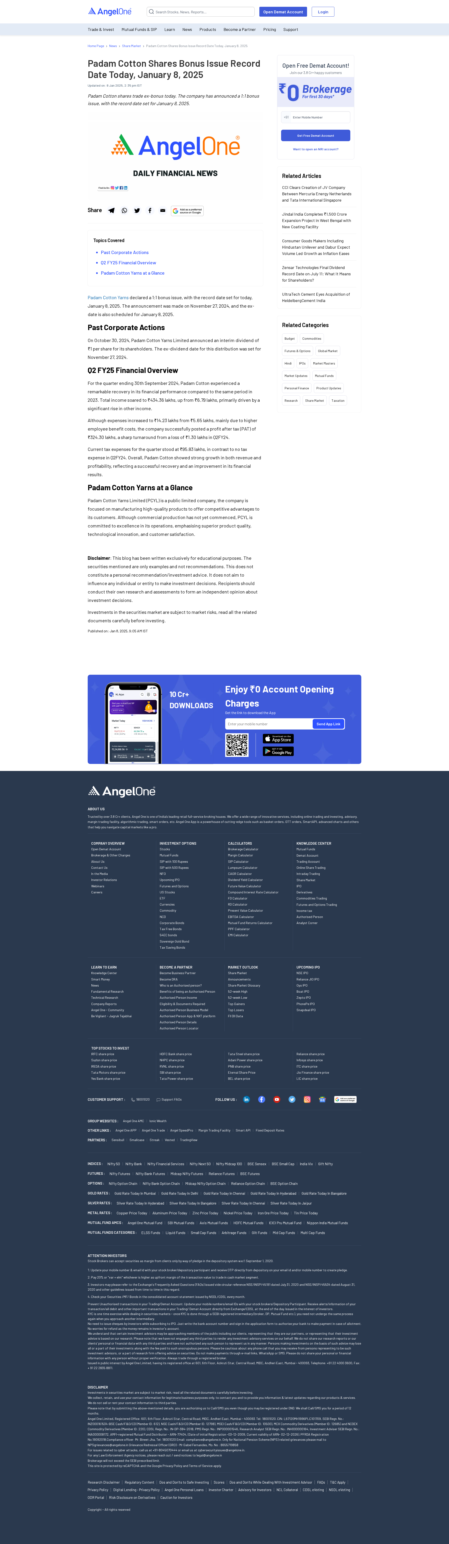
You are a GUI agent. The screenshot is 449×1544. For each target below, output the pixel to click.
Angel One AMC (133, 1121)
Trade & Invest (101, 29)
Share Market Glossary (244, 985)
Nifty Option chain (123, 1183)
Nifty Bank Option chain (161, 1183)
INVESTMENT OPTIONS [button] (178, 843)
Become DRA (169, 979)
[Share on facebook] (150, 210)
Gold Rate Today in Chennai (224, 1193)
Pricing (269, 29)
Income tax (304, 911)
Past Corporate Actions (125, 252)
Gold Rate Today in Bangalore (324, 1193)
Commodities (311, 338)
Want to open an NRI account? (316, 149)
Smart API (243, 1130)
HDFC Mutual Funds (248, 1222)
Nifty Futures (119, 1173)
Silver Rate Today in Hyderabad (140, 1203)
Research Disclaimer (104, 1482)
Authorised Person (310, 917)
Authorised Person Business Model (184, 1010)
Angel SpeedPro (181, 1130)
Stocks (165, 849)
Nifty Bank (133, 1163)
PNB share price (239, 1066)
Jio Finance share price (313, 1072)
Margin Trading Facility (214, 1130)
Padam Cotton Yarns (108, 297)
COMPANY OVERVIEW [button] (108, 843)
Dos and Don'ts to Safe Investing (184, 1482)
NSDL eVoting (339, 1490)
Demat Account (308, 855)
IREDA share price (103, 1066)
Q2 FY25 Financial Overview (128, 262)
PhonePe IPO (306, 1004)
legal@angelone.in (209, 1455)
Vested (170, 1140)
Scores (219, 1482)
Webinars (97, 886)
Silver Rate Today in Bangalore (193, 1203)
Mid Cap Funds (284, 1232)
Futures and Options (174, 886)
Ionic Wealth (158, 1121)
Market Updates (296, 376)
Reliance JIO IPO (308, 979)
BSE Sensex (256, 1163)
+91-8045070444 (165, 1450)
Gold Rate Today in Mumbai (135, 1193)
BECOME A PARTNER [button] (176, 967)
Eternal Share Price (241, 1072)
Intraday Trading (308, 874)
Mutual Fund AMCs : (105, 1222)
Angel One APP (126, 1130)
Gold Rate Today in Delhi (179, 1193)
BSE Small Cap (283, 1163)
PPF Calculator (239, 929)
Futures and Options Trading (317, 905)
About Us (98, 861)
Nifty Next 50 (200, 1163)
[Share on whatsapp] (124, 210)
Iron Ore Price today (273, 1213)
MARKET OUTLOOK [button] (243, 967)
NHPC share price (172, 1060)
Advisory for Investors (255, 1490)
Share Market (314, 400)
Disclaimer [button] (98, 1387)
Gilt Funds (259, 1232)
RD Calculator (237, 904)
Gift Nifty (325, 1163)
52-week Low (237, 997)
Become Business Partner (178, 973)
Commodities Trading (312, 898)
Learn (169, 29)
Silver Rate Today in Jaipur (291, 1203)
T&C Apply (337, 1482)
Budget (290, 338)
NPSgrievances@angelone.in (108, 1445)
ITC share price (307, 1066)
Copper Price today (132, 1213)
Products (207, 29)
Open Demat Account (283, 11)
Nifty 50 (113, 1163)
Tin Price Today (306, 1213)
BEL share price (239, 1078)
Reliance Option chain (248, 1183)
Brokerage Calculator (243, 849)
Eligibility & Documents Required (182, 1004)
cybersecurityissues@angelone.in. (221, 1450)
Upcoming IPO (170, 880)
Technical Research (104, 997)
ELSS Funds (150, 1232)
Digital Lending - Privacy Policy (136, 1490)
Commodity (168, 910)
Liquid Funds (175, 1232)
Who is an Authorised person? (181, 985)
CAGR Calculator (240, 874)
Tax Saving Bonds (172, 947)
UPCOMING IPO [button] (308, 967)
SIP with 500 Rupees (174, 868)
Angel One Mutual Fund (145, 1222)
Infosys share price (310, 1060)
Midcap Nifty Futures (186, 1173)
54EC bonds (168, 935)
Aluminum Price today (169, 1213)
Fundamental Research (107, 991)
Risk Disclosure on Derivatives (132, 1497)
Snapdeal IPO (306, 1010)
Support (290, 29)
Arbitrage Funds (234, 1232)
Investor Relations (104, 880)
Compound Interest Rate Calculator (253, 892)
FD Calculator (237, 898)
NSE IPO (302, 973)
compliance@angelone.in (203, 1439)
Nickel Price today (238, 1213)
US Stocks (167, 892)
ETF (162, 898)
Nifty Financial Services (165, 1163)
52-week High (237, 991)
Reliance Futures (222, 1173)
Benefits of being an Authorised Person (187, 991)
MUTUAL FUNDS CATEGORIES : (112, 1232)
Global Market (328, 351)
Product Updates (328, 388)
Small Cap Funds (203, 1232)
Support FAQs (172, 1099)
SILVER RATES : (100, 1203)
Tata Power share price (176, 1078)
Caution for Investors (176, 1497)
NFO (163, 874)
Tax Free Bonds (171, 929)
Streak (154, 1140)
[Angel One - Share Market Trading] (110, 12)
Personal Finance (297, 388)
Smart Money (100, 979)
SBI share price (170, 1072)
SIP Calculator (238, 861)
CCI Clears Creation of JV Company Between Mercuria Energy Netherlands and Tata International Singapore (316, 194)
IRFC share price (102, 1054)
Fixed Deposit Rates (270, 1130)
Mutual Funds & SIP (139, 29)
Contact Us (99, 868)
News (187, 29)
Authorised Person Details (178, 1022)
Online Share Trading (311, 868)
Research (291, 400)
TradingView (188, 1140)
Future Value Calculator (244, 886)
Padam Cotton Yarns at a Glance (133, 273)
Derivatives (304, 892)
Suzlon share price (104, 1060)
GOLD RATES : (99, 1193)
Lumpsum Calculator (242, 868)
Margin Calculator (240, 855)
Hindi (288, 363)
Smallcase (137, 1140)
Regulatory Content (139, 1482)
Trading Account (308, 861)
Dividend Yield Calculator (245, 880)
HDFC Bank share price (176, 1054)
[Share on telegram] (111, 210)
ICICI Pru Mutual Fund (285, 1222)
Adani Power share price (245, 1060)
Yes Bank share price (105, 1078)
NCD (163, 917)
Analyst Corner (307, 923)
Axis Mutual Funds (214, 1222)
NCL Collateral (287, 1490)
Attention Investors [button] (107, 1255)
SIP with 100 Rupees (174, 861)
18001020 (143, 1099)
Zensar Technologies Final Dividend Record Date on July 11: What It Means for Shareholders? (316, 274)
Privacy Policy (172, 1466)
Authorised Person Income (178, 997)
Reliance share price (311, 1054)
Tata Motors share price (108, 1072)
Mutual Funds (324, 376)
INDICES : (95, 1163)
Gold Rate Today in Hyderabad (273, 1193)
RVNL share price (172, 1066)
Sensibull (118, 1140)
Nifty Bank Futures (150, 1173)
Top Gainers (236, 1004)
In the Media (99, 874)
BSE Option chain (284, 1183)
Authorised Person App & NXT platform (187, 1016)
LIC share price (307, 1078)
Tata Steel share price (244, 1054)
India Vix (306, 1163)
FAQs (321, 1482)
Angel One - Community (107, 1010)
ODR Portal (96, 1497)
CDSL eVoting (313, 1490)
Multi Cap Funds (313, 1232)
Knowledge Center (104, 973)
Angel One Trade (153, 1130)
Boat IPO (303, 991)
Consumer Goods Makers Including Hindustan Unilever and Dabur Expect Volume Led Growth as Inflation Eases (316, 247)
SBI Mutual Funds (181, 1222)
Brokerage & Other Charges (110, 855)
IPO (299, 886)
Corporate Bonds (172, 923)
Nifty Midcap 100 (229, 1163)
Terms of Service (201, 1466)
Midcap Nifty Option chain (205, 1183)
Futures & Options (298, 351)
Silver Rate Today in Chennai (243, 1203)
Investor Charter (221, 1490)
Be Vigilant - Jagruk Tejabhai (111, 1016)
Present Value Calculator (245, 910)
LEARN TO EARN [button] (104, 967)
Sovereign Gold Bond (174, 941)
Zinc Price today (205, 1213)
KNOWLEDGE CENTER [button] (314, 843)
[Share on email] (162, 210)
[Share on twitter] (137, 210)
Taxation (338, 400)
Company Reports (104, 1004)
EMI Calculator (238, 935)
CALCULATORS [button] (240, 843)
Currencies (167, 904)
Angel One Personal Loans (184, 1490)
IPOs (302, 363)
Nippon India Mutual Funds (327, 1222)
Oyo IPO (302, 985)
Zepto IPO (304, 997)
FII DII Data (235, 1016)
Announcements (239, 979)
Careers (96, 892)
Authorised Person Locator (179, 1028)
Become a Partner (240, 29)
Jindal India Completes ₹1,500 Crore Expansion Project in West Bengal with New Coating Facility (316, 220)
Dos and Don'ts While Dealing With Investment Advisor (270, 1482)
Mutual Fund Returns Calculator (250, 923)
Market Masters (324, 363)
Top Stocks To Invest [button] (110, 1048)
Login (323, 11)
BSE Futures (250, 1173)
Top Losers (236, 1010)
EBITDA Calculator (241, 917)
